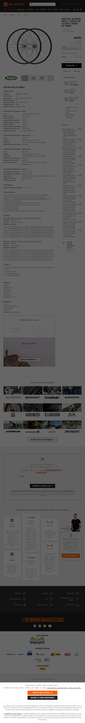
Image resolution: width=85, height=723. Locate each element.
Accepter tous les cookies (41, 693)
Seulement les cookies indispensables (42, 698)
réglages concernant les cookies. (64, 688)
